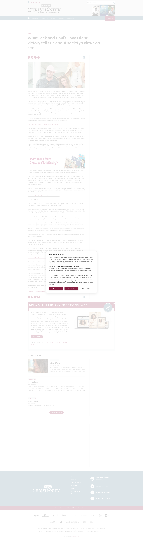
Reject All (71, 288)
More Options (86, 288)
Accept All (56, 288)
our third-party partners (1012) (74, 259)
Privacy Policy (57, 282)
